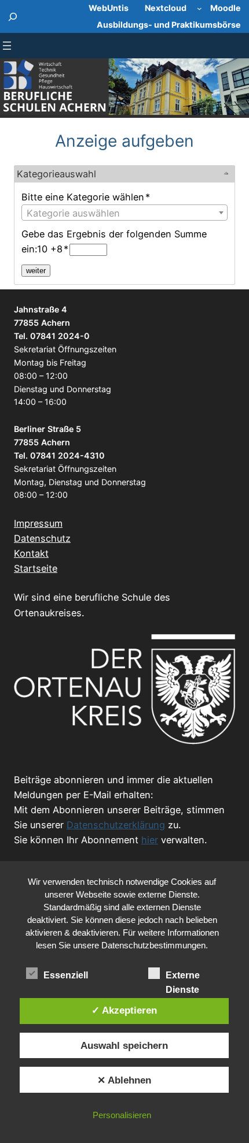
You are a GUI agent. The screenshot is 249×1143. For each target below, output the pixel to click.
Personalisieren (122, 1115)
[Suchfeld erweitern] (13, 16)
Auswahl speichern (124, 1045)
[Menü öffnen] (7, 46)
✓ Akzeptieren (124, 1010)
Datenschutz (42, 538)
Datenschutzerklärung (116, 825)
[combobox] (124, 212)
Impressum (38, 523)
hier (149, 840)
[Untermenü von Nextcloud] (199, 8)
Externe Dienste (183, 976)
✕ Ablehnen (124, 1080)
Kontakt (31, 553)
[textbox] (124, 213)
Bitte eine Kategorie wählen (85, 197)
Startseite (35, 568)
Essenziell (65, 975)
